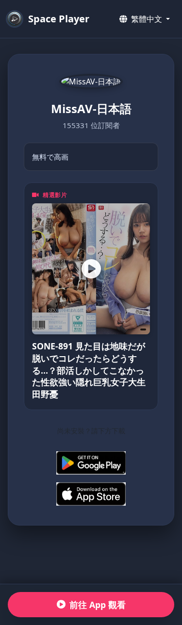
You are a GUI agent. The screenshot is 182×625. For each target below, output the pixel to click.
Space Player (58, 18)
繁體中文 (146, 19)
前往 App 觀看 (97, 604)
